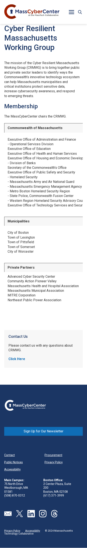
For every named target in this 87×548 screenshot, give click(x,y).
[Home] (31, 12)
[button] (80, 12)
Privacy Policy (54, 462)
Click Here (16, 359)
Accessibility (12, 469)
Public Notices (13, 462)
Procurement (53, 455)
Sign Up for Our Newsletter (43, 431)
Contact (9, 455)
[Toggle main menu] (71, 12)
